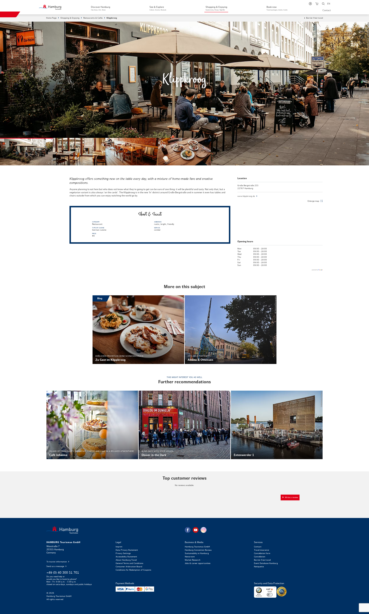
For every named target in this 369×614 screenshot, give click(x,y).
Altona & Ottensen (230, 329)
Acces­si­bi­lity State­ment (126, 557)
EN (328, 4)
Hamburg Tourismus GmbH (197, 547)
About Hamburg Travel (126, 560)
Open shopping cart (317, 4)
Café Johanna (92, 425)
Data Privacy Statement (127, 550)
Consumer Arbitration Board (129, 567)
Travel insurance (261, 550)
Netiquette (259, 567)
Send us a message (55, 566)
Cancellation (259, 557)
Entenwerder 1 (277, 425)
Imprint (119, 547)
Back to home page (115, 530)
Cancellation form (262, 553)
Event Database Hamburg (266, 563)
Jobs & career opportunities (197, 563)
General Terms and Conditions (129, 563)
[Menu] (274, 588)
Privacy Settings (123, 553)
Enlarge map (313, 201)
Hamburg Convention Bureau (198, 550)
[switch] (270, 594)
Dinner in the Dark (184, 425)
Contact (326, 10)
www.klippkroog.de (246, 196)
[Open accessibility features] (310, 4)
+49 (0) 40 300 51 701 (62, 572)
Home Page (51, 18)
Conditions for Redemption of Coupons (133, 570)
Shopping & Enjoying (69, 18)
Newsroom (190, 557)
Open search (323, 4)
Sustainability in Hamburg (197, 553)
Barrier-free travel (314, 18)
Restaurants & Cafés (93, 18)
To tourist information (56, 562)
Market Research (192, 560)
